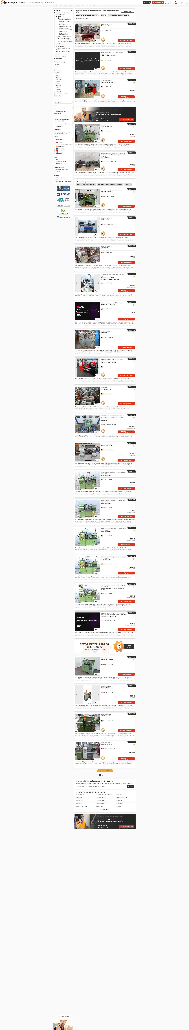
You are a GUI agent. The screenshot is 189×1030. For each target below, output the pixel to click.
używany (59, 163)
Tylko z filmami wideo (62, 179)
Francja (60, 152)
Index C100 (128, 184)
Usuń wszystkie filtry (82, 18)
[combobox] (63, 139)
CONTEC (58, 89)
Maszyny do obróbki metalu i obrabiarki (63, 13)
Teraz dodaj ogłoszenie (126, 119)
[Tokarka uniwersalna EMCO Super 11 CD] (87, 89)
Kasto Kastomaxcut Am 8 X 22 (104, 794)
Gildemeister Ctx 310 (81, 806)
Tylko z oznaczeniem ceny (62, 111)
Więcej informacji (129, 646)
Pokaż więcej (105, 809)
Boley (58, 81)
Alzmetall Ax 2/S (80, 794)
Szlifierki (61, 45)
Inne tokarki (63, 31)
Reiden (58, 87)
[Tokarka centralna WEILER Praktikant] (87, 723)
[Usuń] (98, 16)
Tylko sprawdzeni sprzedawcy (64, 181)
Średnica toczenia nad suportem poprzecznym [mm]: (62, 119)
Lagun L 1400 (99, 806)
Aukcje (58, 171)
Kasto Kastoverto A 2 (101, 800)
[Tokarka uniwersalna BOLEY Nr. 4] (87, 339)
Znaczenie (128, 11)
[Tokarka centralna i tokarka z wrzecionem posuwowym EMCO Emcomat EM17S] (87, 368)
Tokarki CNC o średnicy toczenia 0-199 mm (65, 25)
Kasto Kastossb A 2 (101, 797)
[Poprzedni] (76, 33)
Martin (58, 91)
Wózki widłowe (61, 56)
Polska (63, 133)
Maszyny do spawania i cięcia (65, 42)
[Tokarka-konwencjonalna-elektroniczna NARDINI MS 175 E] (87, 198)
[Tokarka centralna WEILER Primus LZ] (87, 694)
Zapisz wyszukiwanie (105, 771)
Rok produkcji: (57, 113)
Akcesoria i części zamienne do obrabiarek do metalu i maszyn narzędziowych (65, 38)
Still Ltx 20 (119, 800)
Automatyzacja (61, 55)
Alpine (58, 95)
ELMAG (58, 83)
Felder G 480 (79, 803)
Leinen (58, 85)
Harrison (59, 77)
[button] (186, 2)
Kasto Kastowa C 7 (101, 803)
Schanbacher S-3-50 (121, 797)
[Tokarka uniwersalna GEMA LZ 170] (87, 226)
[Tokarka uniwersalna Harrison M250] (87, 33)
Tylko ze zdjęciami (61, 178)
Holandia (61, 148)
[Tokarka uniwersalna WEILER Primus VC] (87, 452)
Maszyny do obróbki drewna (63, 52)
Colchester (59, 97)
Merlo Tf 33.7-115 (121, 794)
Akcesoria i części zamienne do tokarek (65, 28)
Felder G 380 (79, 800)
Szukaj (148, 2)
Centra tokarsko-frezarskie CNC (65, 22)
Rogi (57, 72)
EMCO (58, 74)
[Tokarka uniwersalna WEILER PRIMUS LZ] (87, 666)
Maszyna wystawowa (61, 161)
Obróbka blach (63, 34)
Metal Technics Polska (62, 93)
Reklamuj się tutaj (64, 1016)
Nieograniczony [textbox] (60, 139)
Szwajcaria (61, 150)
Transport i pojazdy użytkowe (63, 48)
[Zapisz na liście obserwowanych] (134, 26)
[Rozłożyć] (105, 48)
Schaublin (59, 79)
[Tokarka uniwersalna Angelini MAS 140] (87, 133)
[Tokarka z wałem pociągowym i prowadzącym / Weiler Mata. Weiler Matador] (87, 480)
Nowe (58, 159)
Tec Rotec (118, 806)
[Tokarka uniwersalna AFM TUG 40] (87, 255)
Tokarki (61, 16)
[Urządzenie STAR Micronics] (87, 396)
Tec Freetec (119, 803)
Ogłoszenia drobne (62, 169)
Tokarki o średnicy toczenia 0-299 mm (65, 18)
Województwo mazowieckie (65, 144)
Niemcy (61, 146)
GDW (58, 75)
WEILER (58, 70)
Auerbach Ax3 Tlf (80, 797)
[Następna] (98, 33)
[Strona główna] (53, 6)
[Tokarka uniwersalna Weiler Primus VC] (87, 751)
